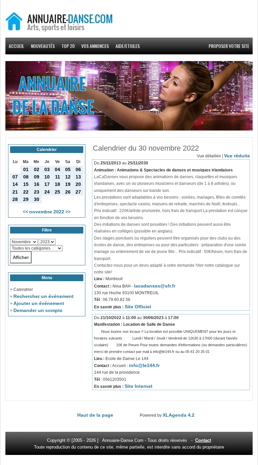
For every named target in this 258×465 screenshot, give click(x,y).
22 (26, 192)
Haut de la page (95, 415)
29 (26, 199)
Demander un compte (37, 310)
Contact (203, 440)
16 (36, 184)
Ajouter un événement (38, 303)
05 (68, 169)
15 (26, 184)
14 (15, 184)
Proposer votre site (229, 45)
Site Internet (139, 386)
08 (26, 176)
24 (47, 192)
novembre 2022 (46, 211)
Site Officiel (138, 306)
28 (15, 199)
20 (78, 184)
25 (57, 192)
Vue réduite (237, 155)
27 (78, 192)
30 (36, 199)
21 (15, 192)
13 (78, 176)
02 (36, 169)
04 (57, 169)
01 (26, 169)
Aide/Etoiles (128, 45)
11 (57, 176)
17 (47, 184)
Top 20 (68, 45)
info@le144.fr (144, 365)
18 (57, 184)
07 (15, 176)
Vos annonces (95, 45)
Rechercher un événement (43, 296)
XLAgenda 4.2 (179, 415)
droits (163, 440)
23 (36, 192)
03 (47, 169)
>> (68, 211)
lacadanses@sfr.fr (154, 286)
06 (78, 169)
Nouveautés (43, 45)
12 (68, 176)
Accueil (16, 45)
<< (25, 211)
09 (36, 176)
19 (68, 184)
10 (47, 176)
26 (68, 192)
